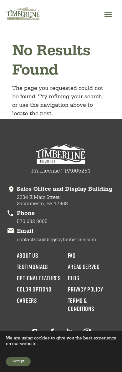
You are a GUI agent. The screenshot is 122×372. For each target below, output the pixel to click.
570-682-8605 (32, 222)
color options (34, 289)
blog (73, 278)
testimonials (32, 266)
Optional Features (39, 278)
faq (72, 255)
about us (27, 255)
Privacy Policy (85, 289)
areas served (84, 266)
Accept (18, 362)
